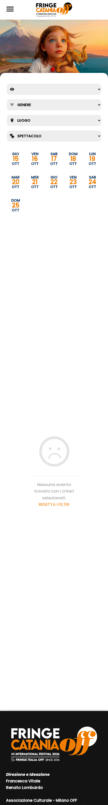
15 (16, 159)
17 (54, 159)
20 (15, 182)
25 (15, 205)
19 (92, 159)
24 (92, 182)
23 (73, 182)
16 (35, 159)
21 (35, 182)
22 (54, 182)
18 (73, 159)
